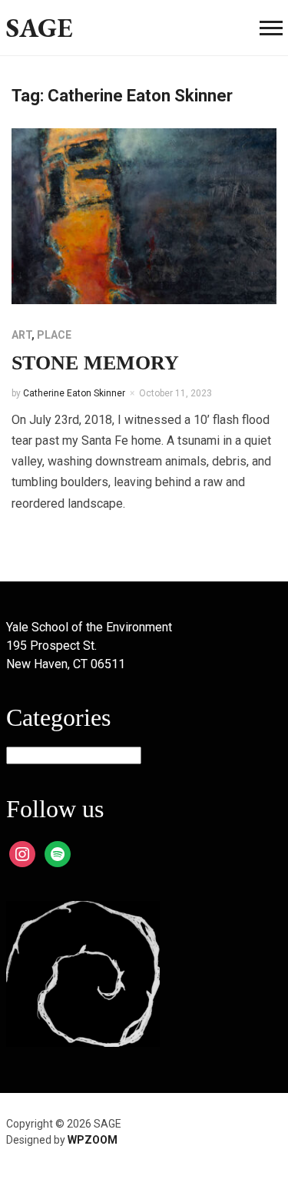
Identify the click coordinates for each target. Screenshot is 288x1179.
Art (21, 335)
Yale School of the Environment (89, 627)
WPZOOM (93, 1140)
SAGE (39, 27)
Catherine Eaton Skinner (74, 393)
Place (54, 335)
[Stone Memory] (144, 215)
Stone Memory (95, 363)
